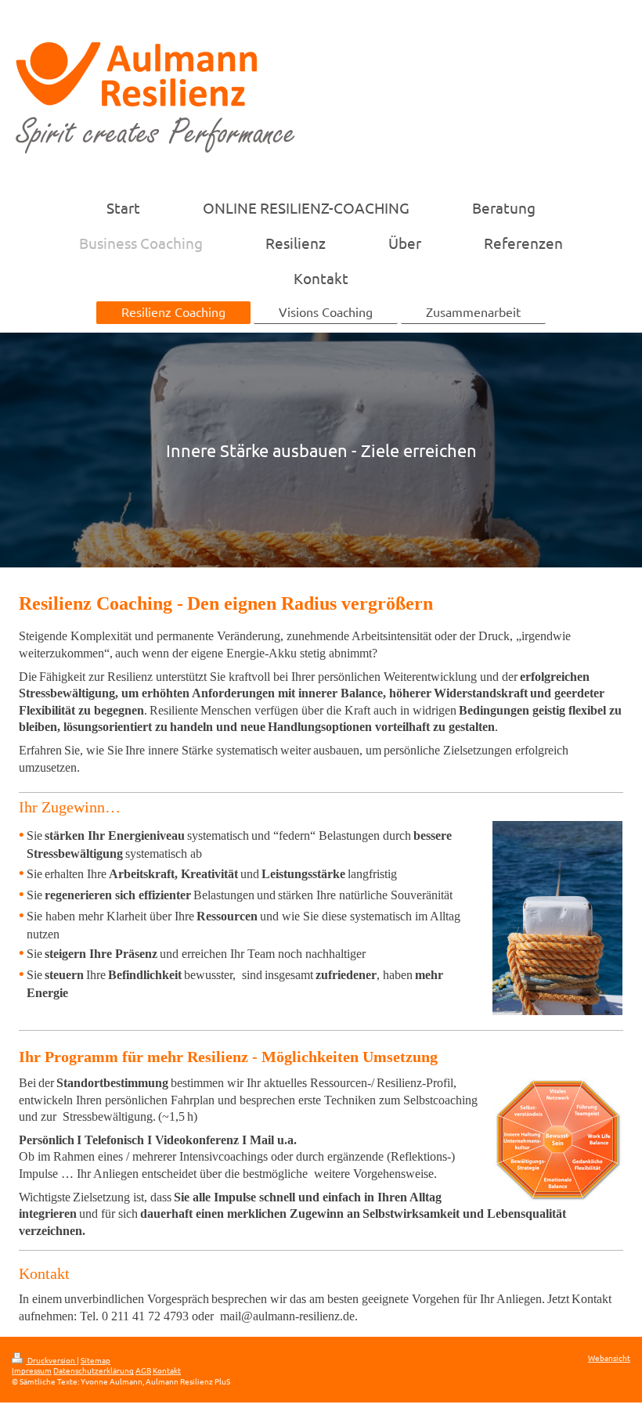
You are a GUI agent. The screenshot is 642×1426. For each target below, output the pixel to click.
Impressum (32, 1370)
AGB (143, 1370)
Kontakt (167, 1370)
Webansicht (609, 1357)
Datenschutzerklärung (93, 1370)
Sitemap (95, 1360)
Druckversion (51, 1360)
